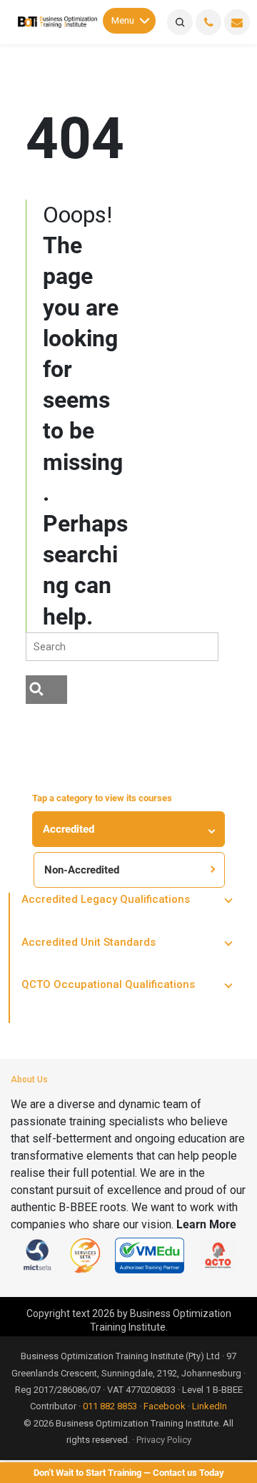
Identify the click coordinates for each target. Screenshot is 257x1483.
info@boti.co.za (237, 22)
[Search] (180, 22)
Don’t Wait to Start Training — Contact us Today (129, 1472)
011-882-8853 (208, 22)
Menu (122, 20)
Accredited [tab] (68, 829)
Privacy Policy (163, 1439)
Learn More (206, 1224)
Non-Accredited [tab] (81, 869)
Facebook (164, 1406)
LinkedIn (209, 1406)
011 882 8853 (110, 1406)
